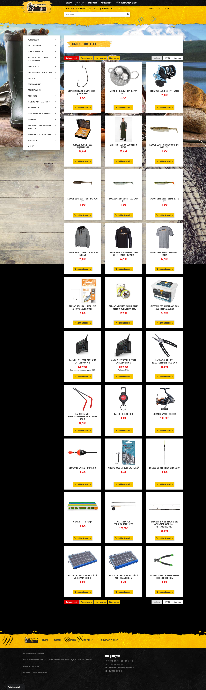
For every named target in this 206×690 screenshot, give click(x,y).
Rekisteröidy (164, 9)
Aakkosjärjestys (86, 58)
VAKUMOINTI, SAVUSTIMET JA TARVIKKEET (39, 127)
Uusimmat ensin (71, 58)
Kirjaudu (151, 9)
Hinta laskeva (114, 58)
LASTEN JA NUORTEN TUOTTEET (40, 72)
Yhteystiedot (106, 3)
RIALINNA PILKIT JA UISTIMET (39, 102)
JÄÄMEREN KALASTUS (36, 51)
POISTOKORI (32, 96)
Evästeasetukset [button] (16, 687)
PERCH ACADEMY (34, 84)
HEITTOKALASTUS (34, 45)
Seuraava (177, 58)
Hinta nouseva (100, 58)
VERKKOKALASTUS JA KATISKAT (39, 134)
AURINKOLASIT (33, 40)
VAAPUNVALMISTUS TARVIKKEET (40, 113)
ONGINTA (31, 78)
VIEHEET (31, 146)
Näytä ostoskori (82, 9)
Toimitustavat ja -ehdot (126, 3)
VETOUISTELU (33, 140)
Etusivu (69, 3)
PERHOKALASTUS (34, 90)
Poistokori (92, 3)
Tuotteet (80, 3)
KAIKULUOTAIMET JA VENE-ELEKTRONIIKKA (38, 59)
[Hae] (128, 14)
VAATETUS (32, 119)
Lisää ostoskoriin (83, 107)
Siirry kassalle (107, 9)
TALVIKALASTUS (34, 107)
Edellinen (157, 58)
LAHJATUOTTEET (34, 66)
